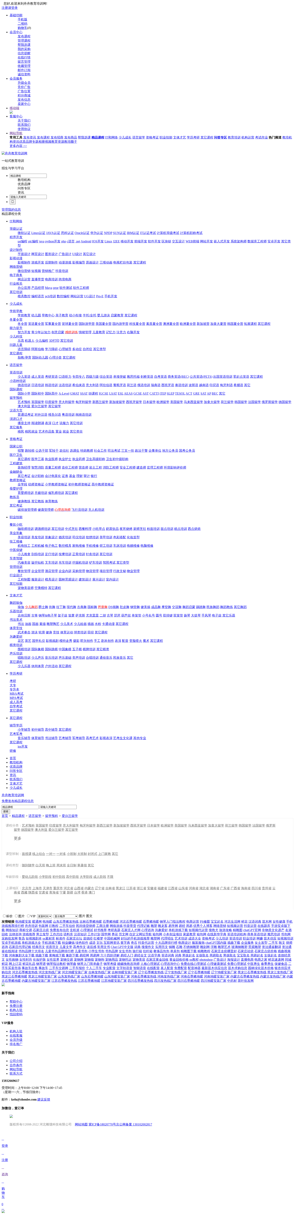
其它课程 (206, 137)
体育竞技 (16, 628)
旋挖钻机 (37, 562)
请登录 (13, 7)
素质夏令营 (154, 323)
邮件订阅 (24, 70)
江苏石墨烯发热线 (64, 980)
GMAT (74, 393)
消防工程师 (111, 467)
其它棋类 (102, 649)
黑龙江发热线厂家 (280, 972)
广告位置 (24, 91)
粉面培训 (153, 528)
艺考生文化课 (122, 738)
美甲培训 (106, 537)
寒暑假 (82, 865)
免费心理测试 (236, 963)
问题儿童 (16, 345)
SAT (203, 393)
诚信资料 (24, 74)
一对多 (61, 854)
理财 (79, 476)
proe (56, 287)
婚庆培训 (65, 537)
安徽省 (152, 888)
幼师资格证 (36, 484)
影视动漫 (16, 258)
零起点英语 (241, 376)
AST (145, 393)
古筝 (34, 615)
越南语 (204, 385)
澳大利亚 (24, 406)
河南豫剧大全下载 (22, 955)
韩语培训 (51, 385)
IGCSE (103, 393)
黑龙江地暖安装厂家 (42, 976)
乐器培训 (16, 611)
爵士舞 (43, 607)
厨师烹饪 (139, 528)
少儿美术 (66, 624)
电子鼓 (217, 615)
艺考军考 (16, 734)
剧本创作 (107, 640)
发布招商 (57, 137)
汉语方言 (16, 410)
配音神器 (194, 968)
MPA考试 (16, 698)
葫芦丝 (126, 615)
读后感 (91, 947)
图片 (82, 916)
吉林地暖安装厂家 (124, 972)
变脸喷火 (135, 640)
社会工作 (100, 450)
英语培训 (16, 372)
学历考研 (193, 137)
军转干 (54, 450)
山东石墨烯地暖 (92, 976)
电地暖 (47, 921)
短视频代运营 (198, 930)
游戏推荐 (28, 934)
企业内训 (65, 571)
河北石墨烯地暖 (131, 921)
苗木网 (267, 921)
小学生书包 (96, 951)
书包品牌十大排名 (31, 951)
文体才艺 (179, 137)
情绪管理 (85, 332)
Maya (48, 287)
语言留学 (138, 137)
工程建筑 (16, 463)
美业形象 (16, 533)
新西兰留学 (100, 402)
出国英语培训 (222, 376)
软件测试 (65, 287)
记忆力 (111, 332)
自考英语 (160, 376)
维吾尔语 (54, 414)
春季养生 (267, 963)
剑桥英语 (146, 376)
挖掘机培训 (80, 562)
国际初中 (37, 393)
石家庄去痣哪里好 (224, 951)
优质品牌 (25, 141)
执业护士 (65, 459)
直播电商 (247, 959)
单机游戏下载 (178, 930)
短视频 (36, 271)
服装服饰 (198, 942)
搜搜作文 (147, 947)
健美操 (145, 607)
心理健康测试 (216, 963)
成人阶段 (99, 876)
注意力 (121, 332)
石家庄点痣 (41, 930)
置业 (58, 431)
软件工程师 (81, 287)
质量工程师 (53, 467)
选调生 (74, 450)
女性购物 (12, 959)
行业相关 (16, 283)
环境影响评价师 (175, 467)
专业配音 (109, 968)
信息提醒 (24, 53)
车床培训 (119, 545)
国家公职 (16, 446)
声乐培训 (16, 653)
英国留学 (37, 402)
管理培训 (16, 566)
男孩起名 (188, 955)
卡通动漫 (108, 624)
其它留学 (54, 406)
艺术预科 (24, 402)
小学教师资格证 (56, 484)
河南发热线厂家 (168, 976)
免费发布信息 (59, 930)
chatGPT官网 (252, 930)
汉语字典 (154, 955)
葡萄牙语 (119, 385)
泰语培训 (181, 385)
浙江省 (141, 888)
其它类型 (99, 349)
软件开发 (154, 241)
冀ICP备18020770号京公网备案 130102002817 (120, 1124)
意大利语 (92, 385)
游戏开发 (37, 262)
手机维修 (92, 545)
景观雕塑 (254, 947)
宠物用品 (111, 959)
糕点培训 (180, 528)
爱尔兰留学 (39, 406)
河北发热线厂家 (50, 972)
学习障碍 (51, 349)
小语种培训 (18, 381)
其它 (247, 385)
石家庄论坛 (74, 938)
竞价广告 (24, 87)
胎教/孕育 (24, 357)
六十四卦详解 (110, 955)
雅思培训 (273, 934)
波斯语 (193, 385)
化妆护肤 (39, 959)
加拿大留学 (212, 402)
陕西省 (33, 892)
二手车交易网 (58, 968)
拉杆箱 (148, 951)
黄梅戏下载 (57, 955)
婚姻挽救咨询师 (128, 963)
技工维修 (16, 541)
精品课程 (98, 137)
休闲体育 (37, 666)
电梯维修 (133, 545)
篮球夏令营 (70, 323)
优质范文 (52, 947)
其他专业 (139, 738)
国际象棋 (37, 649)
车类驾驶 (16, 558)
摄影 (76, 640)
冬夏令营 (16, 319)
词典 (137, 947)
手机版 (22, 19)
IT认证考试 (148, 233)
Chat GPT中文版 (122, 947)
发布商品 (70, 137)
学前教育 (24, 315)
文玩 (99, 942)
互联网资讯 (112, 942)
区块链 (166, 241)
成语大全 (194, 938)
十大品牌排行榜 (166, 942)
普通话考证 (26, 414)
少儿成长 (125, 137)
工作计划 (93, 934)
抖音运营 (250, 925)
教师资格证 (18, 480)
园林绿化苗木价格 (261, 968)
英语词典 (167, 955)
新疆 (70, 892)
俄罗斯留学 (270, 402)
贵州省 (267, 888)
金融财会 (16, 471)
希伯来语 (78, 385)
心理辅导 (65, 349)
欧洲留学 (163, 402)
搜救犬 (213, 930)
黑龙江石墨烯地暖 (14, 976)
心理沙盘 (55, 357)
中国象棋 (65, 649)
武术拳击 (24, 632)
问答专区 (220, 137)
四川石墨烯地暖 (188, 980)
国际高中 (51, 393)
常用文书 (103, 947)
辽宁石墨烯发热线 (151, 972)
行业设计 (16, 575)
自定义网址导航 (140, 934)
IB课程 (93, 393)
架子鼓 (62, 615)
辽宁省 (100, 888)
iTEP (163, 393)
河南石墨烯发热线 (144, 976)
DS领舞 (113, 607)
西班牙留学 (134, 402)
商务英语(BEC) (178, 376)
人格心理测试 (150, 963)
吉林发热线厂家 (99, 972)
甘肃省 (43, 892)
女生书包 (125, 951)
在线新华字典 (216, 934)
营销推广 (48, 271)
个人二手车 (94, 968)
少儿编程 (41, 340)
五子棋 (77, 649)
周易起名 (256, 955)
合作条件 (16, 1065)
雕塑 (154, 925)
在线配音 (153, 968)
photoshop (206, 959)
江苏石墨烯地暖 (89, 980)
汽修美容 (24, 562)
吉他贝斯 (24, 615)
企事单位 (155, 450)
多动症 (77, 349)
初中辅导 (37, 729)
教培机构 (24, 180)
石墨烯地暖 (111, 921)
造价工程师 (70, 467)
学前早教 (16, 311)
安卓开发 (274, 241)
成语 (92, 942)
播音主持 (24, 423)
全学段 (22, 484)
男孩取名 (229, 955)
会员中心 (16, 32)
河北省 (68, 888)
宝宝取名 (243, 955)
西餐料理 (85, 528)
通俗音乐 (106, 657)
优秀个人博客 (203, 925)
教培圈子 (70, 141)
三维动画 (106, 262)
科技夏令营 (137, 323)
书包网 (286, 934)
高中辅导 (51, 729)
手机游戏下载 (51, 942)
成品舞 (156, 607)
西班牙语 (167, 385)
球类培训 (80, 632)
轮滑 (42, 632)
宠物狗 (99, 959)
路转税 (30, 450)
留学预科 (16, 397)
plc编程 (33, 241)
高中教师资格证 (103, 484)
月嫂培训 (41, 492)
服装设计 (37, 579)
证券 (65, 476)
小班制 (71, 854)
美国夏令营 (104, 323)
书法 (21, 624)
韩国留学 (240, 402)
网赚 (259, 938)
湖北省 (204, 888)
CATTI (154, 393)
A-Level (64, 393)
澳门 (91, 892)
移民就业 (31, 431)
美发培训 (37, 537)
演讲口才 (16, 419)
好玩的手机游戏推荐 (135, 938)
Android (86, 241)
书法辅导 (51, 738)
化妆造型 (133, 537)
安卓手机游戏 (11, 942)
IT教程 (53, 925)
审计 (86, 476)
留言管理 (24, 61)
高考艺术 (92, 738)
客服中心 (16, 116)
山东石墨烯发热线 (66, 921)
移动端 (14, 108)
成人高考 (16, 702)
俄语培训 (143, 385)
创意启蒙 (57, 332)
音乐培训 (51, 657)
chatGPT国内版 (216, 942)
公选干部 (41, 450)
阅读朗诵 (37, 423)
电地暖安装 (23, 921)
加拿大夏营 (218, 323)
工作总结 (56, 934)
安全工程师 (128, 467)
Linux (108, 241)
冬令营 (22, 323)
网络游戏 (116, 925)
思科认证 (67, 233)
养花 (115, 934)
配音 (125, 640)
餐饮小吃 (16, 524)
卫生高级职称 (95, 459)
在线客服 (16, 1035)
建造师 (141, 467)
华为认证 (96, 233)
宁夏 (63, 892)
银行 (94, 476)
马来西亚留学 (193, 402)
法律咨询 (15, 934)
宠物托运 (125, 959)
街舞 (52, 607)
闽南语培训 (83, 414)
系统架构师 (239, 241)
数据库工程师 (257, 241)
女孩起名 (270, 955)
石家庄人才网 (130, 930)
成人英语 (37, 376)
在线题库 (263, 925)
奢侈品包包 (161, 951)
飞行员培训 (79, 509)
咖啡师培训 (26, 528)
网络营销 (16, 266)
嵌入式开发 (222, 241)
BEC (215, 393)
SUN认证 (119, 233)
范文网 (123, 934)
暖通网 (37, 921)
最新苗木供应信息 (214, 968)
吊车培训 (65, 562)
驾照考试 (109, 562)
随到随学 (28, 865)
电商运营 (192, 921)
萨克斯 (80, 615)
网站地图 (81, 1124)
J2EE (116, 241)
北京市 (27, 888)
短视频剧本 (34, 938)
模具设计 (51, 579)
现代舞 (71, 607)
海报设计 (233, 959)
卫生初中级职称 (117, 459)
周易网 (95, 955)
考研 (13, 681)
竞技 (56, 632)
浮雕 (214, 947)
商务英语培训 (257, 934)
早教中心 (48, 315)
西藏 (24, 892)
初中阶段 (58, 876)
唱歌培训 (24, 657)
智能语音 (139, 968)
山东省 (183, 888)
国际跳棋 (51, 649)
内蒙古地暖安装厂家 (36, 980)
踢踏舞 (201, 607)
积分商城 (24, 95)
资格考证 (152, 137)
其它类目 (76, 431)
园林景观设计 (68, 579)
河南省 (193, 888)
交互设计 (178, 241)
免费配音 (180, 968)
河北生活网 (232, 921)
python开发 (52, 241)
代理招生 (167, 938)
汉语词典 (254, 921)
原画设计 (92, 262)
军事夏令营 (53, 323)
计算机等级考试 (168, 233)
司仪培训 (78, 537)
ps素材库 (49, 938)
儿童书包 (81, 951)
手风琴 (206, 615)
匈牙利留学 (83, 402)
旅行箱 (137, 951)
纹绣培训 (92, 537)
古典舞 (82, 607)
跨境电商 (65, 279)
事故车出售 (30, 968)
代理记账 (143, 925)
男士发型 (42, 934)
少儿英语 (24, 376)
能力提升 (16, 328)
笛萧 (71, 615)
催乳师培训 (56, 492)
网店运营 (24, 279)
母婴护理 (16, 488)
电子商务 (16, 275)
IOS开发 (98, 241)
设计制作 (16, 249)
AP (209, 393)
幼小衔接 (75, 315)
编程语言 (37, 296)
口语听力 (65, 376)
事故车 (43, 968)
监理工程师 (155, 467)
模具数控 (24, 296)
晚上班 (51, 865)
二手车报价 (77, 968)
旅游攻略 (225, 930)
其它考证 (24, 476)
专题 (35, 141)
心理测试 (86, 930)
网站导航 (16, 133)
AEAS (128, 393)
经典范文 (38, 947)
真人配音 (167, 968)
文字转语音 (124, 968)
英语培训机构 (236, 934)
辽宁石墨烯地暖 (199, 972)
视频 (48, 141)
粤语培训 (68, 414)
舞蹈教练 (226, 607)
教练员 (14, 497)
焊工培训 (106, 545)
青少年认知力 (41, 332)
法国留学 (254, 402)
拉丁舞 (61, 607)
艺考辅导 (65, 738)
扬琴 (187, 615)
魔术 (146, 640)
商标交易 (25, 930)
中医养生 (253, 963)
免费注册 (16, 1005)
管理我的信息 (11, 209)
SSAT (84, 393)
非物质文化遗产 (273, 930)
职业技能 (166, 137)
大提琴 (196, 615)
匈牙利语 (226, 385)
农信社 (64, 450)
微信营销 (24, 271)
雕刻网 (205, 947)
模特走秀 (65, 640)
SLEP (170, 393)
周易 (189, 925)
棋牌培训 (89, 649)
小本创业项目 (172, 934)
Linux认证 (38, 233)
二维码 (22, 23)
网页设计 (37, 254)
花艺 (21, 640)
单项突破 (119, 376)
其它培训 (16, 292)
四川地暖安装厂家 (213, 980)
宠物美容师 (26, 588)
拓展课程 (250, 323)
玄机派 (74, 930)
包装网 (43, 925)
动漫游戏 (65, 262)
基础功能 (16, 15)
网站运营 (76, 296)
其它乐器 (228, 615)
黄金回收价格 (179, 959)
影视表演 (106, 738)
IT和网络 (111, 137)
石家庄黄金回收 (157, 959)
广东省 (225, 888)
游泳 (34, 632)
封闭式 (92, 854)
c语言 (71, 241)
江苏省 (131, 888)
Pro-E (100, 296)
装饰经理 (24, 467)
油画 (28, 624)
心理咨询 (147, 930)
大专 (13, 685)
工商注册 (102, 925)
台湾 (77, 892)
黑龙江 (120, 888)
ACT (189, 393)
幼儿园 (36, 315)
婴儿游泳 (103, 315)
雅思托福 (133, 376)
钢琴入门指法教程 (172, 921)
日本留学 (149, 402)
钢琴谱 (41, 963)
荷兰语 (131, 385)
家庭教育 (189, 934)
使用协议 (24, 129)
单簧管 (136, 615)
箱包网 (157, 934)
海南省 (246, 888)
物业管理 (133, 571)
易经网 (84, 955)
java (41, 241)
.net (77, 241)
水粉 (98, 624)
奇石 (134, 942)
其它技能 (16, 583)
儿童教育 (98, 332)
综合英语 (106, 376)
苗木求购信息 (237, 968)
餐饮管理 (24, 571)
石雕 (179, 947)
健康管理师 (46, 509)
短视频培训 (285, 938)
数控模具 (65, 545)
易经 (182, 925)
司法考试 (114, 450)
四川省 (256, 888)
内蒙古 (89, 888)
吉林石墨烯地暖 (90, 921)
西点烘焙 (194, 528)
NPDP (108, 233)
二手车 (273, 942)
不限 (110, 876)
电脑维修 (146, 545)
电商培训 (51, 279)
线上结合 (38, 854)
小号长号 (148, 615)
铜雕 (172, 947)
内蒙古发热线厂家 (273, 976)
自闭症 (87, 349)
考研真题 (114, 930)
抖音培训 (61, 271)
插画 (90, 624)
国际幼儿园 (40, 357)
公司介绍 (16, 1061)
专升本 (14, 689)
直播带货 (37, 279)
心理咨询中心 (170, 963)
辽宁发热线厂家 (176, 972)
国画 (35, 624)
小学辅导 (24, 729)
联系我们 (24, 124)
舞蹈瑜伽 (16, 602)
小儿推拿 (24, 554)
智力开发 (24, 332)
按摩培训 (65, 554)
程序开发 (16, 237)
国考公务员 (187, 450)
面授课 (27, 854)
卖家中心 (24, 104)
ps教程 (194, 959)
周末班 (61, 865)
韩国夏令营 (235, 323)
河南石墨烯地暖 (192, 976)
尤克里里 (92, 615)
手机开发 (110, 296)
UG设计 (89, 296)
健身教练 (24, 501)
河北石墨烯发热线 (25, 972)
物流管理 (92, 571)
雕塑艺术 (224, 947)
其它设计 (89, 254)
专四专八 (78, 376)
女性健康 (279, 921)
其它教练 (37, 501)
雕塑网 (155, 938)
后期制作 (51, 262)
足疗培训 (51, 554)
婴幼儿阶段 (30, 876)
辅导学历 (16, 725)
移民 (21, 431)
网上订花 (15, 963)
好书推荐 (100, 930)
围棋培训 (24, 649)
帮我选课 (24, 44)
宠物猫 (89, 959)
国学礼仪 (38, 640)
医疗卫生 (16, 455)
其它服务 (16, 427)
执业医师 (51, 459)
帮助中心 (16, 1001)
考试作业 (261, 137)
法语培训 (65, 385)
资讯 (16, 141)
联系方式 (16, 1073)
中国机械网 (112, 938)
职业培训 (249, 938)
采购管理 (78, 571)
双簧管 (178, 615)
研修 (13, 750)
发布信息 (24, 99)
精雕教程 (203, 951)
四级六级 (92, 376)
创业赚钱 (68, 942)
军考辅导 (78, 738)
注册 (5, 7)
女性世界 (53, 959)
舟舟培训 (31, 925)
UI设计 (77, 254)
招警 (21, 450)
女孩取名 (202, 955)
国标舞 (92, 607)
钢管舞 (135, 607)
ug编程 (22, 241)
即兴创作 (86, 640)
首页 (5, 816)
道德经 (88, 938)
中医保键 (16, 550)
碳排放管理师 (27, 509)
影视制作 (24, 262)
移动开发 (127, 241)
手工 (97, 640)
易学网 (173, 925)
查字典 (125, 942)
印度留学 (51, 402)
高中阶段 (72, 876)
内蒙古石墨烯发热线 (244, 976)
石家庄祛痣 (246, 951)
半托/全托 (89, 315)
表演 (48, 423)
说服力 (64, 423)
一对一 (51, 854)
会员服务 (16, 78)
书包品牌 (111, 951)
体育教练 (51, 501)
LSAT (113, 393)
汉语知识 (80, 934)
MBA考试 (16, 693)
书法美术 (16, 619)
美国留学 (176, 402)
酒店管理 (51, 571)
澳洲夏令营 (171, 323)
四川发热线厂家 (165, 980)
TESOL (180, 393)
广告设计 (65, 254)
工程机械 (37, 545)
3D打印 (54, 340)
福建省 (162, 888)
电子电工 (51, 545)
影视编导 (78, 262)
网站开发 (206, 241)
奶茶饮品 (112, 528)
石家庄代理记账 (20, 947)
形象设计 (51, 537)
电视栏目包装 (122, 262)
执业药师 (78, 459)
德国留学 (285, 402)
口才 (55, 423)
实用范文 (161, 947)
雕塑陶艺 (53, 624)
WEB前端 (192, 241)
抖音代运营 (146, 942)
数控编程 (63, 296)
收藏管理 (24, 66)
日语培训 (37, 385)
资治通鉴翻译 (271, 947)
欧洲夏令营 (188, 323)
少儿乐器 (24, 666)
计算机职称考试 (191, 233)
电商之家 (260, 959)
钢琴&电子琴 (48, 615)
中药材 (232, 980)
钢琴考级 (110, 963)
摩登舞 (166, 607)
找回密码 (16, 1014)
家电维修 (78, 545)
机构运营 (247, 137)
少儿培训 (222, 938)
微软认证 (24, 233)
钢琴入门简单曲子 (90, 963)
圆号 (159, 615)
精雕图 (237, 930)
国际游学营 (87, 323)
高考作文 (79, 947)
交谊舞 (177, 607)
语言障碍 (24, 349)
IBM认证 (133, 233)
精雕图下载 (189, 951)
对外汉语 (41, 414)
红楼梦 (98, 938)
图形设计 (51, 254)
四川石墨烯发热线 (140, 980)
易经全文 (140, 955)
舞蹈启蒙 (188, 607)
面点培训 (167, 528)
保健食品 (281, 963)
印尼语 (214, 385)
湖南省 (214, 888)
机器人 (30, 340)
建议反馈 (43, 1099)
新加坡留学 (117, 402)
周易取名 (216, 955)
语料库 (68, 934)
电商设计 (184, 942)
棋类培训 (16, 645)
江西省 (173, 888)
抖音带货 (129, 925)
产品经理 (37, 287)
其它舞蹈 (240, 607)
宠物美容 (138, 959)
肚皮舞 (124, 607)
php (63, 241)
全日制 (71, 865)
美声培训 (78, 657)
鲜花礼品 (28, 963)
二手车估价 (67, 925)
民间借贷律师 (85, 925)
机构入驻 (16, 1010)
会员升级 (16, 1039)
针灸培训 (92, 554)
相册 (42, 141)
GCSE (137, 393)
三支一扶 (127, 450)
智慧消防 (37, 467)
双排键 (168, 615)
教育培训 (234, 137)
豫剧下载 (72, 955)
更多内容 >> (18, 146)
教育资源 (57, 141)
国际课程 (16, 389)
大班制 (82, 854)
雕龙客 (163, 925)
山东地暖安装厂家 (117, 976)
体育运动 (66, 632)
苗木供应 (270, 938)
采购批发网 (10, 938)
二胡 (103, 615)
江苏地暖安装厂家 (114, 980)
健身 (49, 632)
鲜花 (244, 921)
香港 (84, 892)
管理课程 (24, 40)
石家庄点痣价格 (265, 951)
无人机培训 (96, 509)
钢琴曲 (71, 963)
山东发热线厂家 (69, 976)
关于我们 (24, 120)
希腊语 (238, 385)
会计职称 (37, 476)
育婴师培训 (26, 492)
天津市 (47, 888)
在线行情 (24, 57)
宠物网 (78, 959)
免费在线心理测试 (193, 963)
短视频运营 (235, 925)
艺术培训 (181, 938)
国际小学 (24, 393)
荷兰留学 (227, 402)
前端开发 (140, 241)
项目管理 (106, 571)
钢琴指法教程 (56, 963)
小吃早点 (98, 528)
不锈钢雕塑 (191, 947)
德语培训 (24, 385)
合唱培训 (92, 657)
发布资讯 (29, 137)
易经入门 (126, 955)
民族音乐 (119, 657)
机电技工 (24, 545)
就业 (66, 431)
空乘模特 (41, 588)
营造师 (83, 467)
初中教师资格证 (79, 484)
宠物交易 (66, 959)
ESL (120, 393)
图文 (89, 916)
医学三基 (37, 459)
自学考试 (16, 706)
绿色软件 (81, 942)
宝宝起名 (217, 921)
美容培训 (24, 537)
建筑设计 (85, 579)
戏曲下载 (233, 942)
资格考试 (208, 938)
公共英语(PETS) (201, 376)
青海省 (54, 892)
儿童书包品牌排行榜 (59, 951)
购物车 (22, 28)
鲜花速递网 (276, 959)
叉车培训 (51, 562)
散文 (282, 942)
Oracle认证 (82, 233)
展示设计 (98, 579)
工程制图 (24, 579)
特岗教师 (86, 450)
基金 (72, 476)
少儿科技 (16, 336)
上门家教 (104, 854)
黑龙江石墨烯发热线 (252, 972)
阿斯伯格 (37, 349)
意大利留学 (67, 402)
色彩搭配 (119, 537)
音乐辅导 (24, 738)
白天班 (40, 865)
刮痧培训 (37, 554)
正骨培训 (78, 554)
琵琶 (117, 615)
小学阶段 (45, 876)
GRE (196, 393)
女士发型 (261, 942)
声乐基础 (65, 657)
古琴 (110, 615)
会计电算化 (53, 476)
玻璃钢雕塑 (239, 947)
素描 (42, 624)
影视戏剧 (52, 640)
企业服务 (247, 942)
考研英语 (51, 376)
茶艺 (28, 640)
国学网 (106, 934)
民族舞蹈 (212, 607)
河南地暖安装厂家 (217, 976)
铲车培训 (95, 562)
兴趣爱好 (16, 636)
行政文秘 (119, 571)
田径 (90, 632)
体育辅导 (37, 738)
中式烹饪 (71, 528)
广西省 (235, 888)
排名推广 (16, 1044)
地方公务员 (170, 450)
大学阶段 (86, 876)
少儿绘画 (80, 624)
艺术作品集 (47, 431)
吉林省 (110, 888)
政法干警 (141, 450)
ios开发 (23, 746)
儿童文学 (65, 947)
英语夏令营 (36, 323)
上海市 (37, 888)
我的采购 (24, 49)
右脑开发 (133, 332)
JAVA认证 (53, 233)
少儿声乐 (37, 657)
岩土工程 (95, 467)
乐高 (21, 340)
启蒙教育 (117, 315)
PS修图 (205, 921)
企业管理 (37, 571)
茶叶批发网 (246, 980)
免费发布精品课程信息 (18, 801)
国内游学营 (120, 323)
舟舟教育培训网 (13, 795)
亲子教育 (61, 315)
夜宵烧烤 (126, 528)
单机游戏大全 (31, 942)
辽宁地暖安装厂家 (224, 972)
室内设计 (112, 579)
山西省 (79, 888)
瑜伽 (21, 607)
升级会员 (24, 82)
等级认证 (16, 228)
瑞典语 (156, 385)
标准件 (60, 938)
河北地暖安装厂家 (74, 972)
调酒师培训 (43, 528)
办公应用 (24, 287)
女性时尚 (25, 959)
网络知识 (12, 930)
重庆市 (58, 888)
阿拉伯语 (106, 385)
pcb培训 (50, 296)
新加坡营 (203, 323)
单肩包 (175, 951)
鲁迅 (21, 938)
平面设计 (24, 254)
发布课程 (24, 36)
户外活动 (51, 666)
